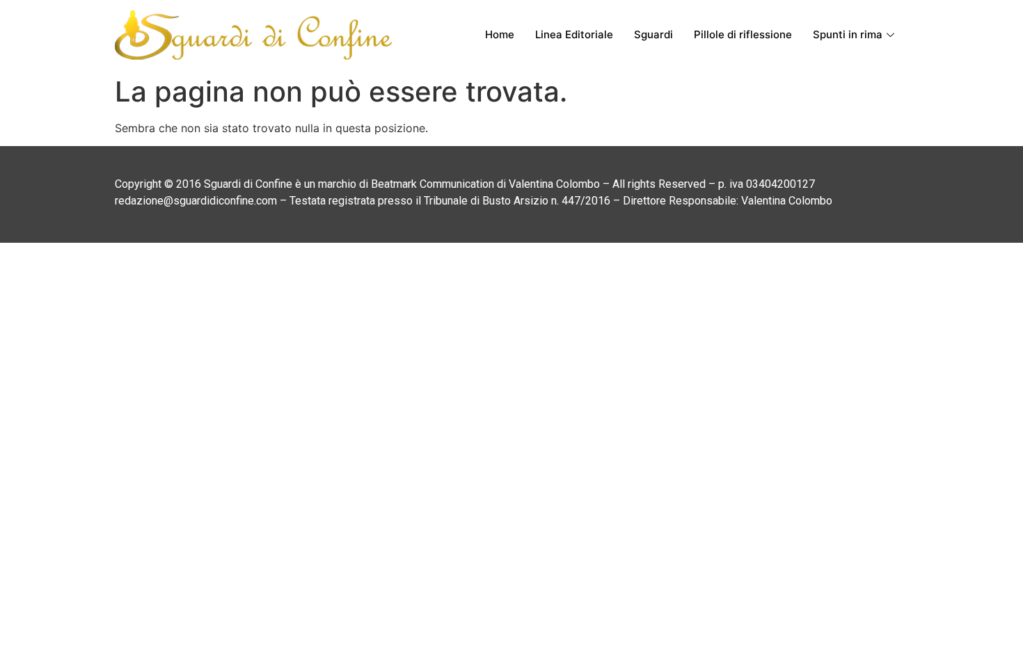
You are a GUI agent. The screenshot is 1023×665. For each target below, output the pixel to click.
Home (499, 34)
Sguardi (653, 34)
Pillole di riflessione (743, 34)
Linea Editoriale (574, 34)
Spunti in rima (847, 34)
